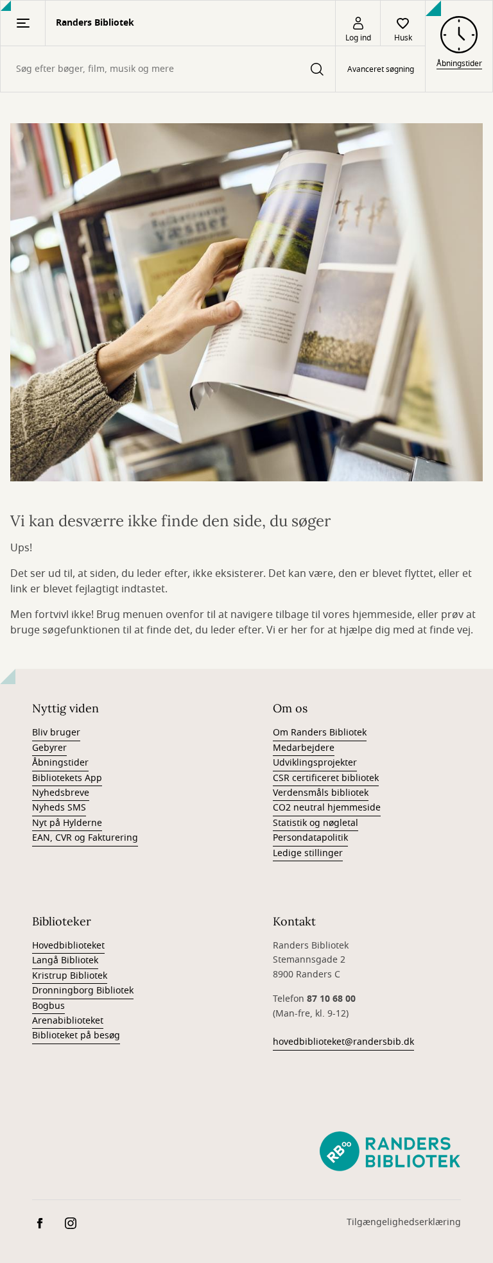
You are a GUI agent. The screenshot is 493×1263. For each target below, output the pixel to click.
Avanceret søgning (380, 69)
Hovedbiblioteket (68, 945)
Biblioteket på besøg (76, 1035)
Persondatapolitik (310, 838)
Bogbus (48, 1006)
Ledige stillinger (308, 853)
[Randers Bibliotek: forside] (390, 1152)
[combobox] (168, 69)
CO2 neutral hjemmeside (327, 807)
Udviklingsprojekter (315, 762)
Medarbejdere (303, 748)
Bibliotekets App (67, 778)
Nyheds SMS (59, 807)
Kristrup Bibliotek (69, 976)
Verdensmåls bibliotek (320, 793)
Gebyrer (49, 748)
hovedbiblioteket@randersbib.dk (343, 1042)
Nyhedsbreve (60, 793)
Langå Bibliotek (65, 960)
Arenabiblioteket (67, 1020)
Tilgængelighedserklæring (404, 1222)
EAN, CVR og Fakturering (85, 838)
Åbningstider (60, 762)
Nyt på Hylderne (67, 823)
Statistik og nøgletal (315, 823)
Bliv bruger (56, 732)
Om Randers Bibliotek (320, 732)
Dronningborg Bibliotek (83, 990)
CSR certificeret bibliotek (326, 778)
